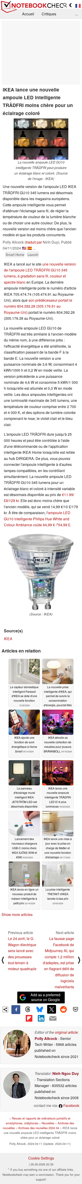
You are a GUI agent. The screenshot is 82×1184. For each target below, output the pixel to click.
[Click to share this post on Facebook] (15, 1009)
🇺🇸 (24, 248)
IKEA (8, 638)
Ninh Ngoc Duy (65, 1073)
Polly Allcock (46, 1038)
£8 (6, 500)
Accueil (28, 13)
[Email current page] (53, 1018)
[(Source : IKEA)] (41, 572)
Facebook (70, 1105)
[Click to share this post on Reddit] (63, 1009)
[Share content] (5, 1010)
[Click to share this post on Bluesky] (39, 1009)
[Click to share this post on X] (51, 1009)
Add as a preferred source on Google (45, 997)
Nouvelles (48, 1123)
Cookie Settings (41, 1158)
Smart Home (15, 254)
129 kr (14, 500)
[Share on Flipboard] (29, 1018)
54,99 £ (64, 524)
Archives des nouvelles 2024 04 (38, 1128)
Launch (33, 254)
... (76, 13)
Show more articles (17, 914)
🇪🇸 (29, 248)
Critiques (49, 13)
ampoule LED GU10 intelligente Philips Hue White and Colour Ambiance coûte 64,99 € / (37, 518)
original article (66, 1032)
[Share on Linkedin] (41, 1018)
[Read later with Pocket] (75, 1009)
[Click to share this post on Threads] (27, 1009)
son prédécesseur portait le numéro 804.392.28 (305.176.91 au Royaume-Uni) (38, 306)
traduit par (34, 242)
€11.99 (67, 494)
